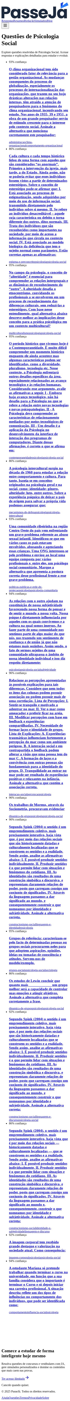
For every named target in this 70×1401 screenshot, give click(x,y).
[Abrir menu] (5, 26)
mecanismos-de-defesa (22, 512)
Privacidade (35, 1397)
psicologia (41, 261)
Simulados (40, 20)
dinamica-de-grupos (20, 1008)
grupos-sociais (17, 970)
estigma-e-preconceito (22, 261)
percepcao (33, 794)
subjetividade (48, 669)
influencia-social (36, 1312)
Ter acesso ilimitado (13, 1378)
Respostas (7, 20)
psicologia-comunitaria (44, 590)
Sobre (45, 1397)
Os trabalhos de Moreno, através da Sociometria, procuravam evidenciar (37, 807)
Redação (29, 20)
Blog (49, 20)
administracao (17, 142)
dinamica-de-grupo (20, 816)
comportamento (18, 1312)
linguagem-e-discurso (37, 1231)
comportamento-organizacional (44, 145)
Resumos (18, 20)
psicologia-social (56, 261)
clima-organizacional (20, 144)
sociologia (51, 970)
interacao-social (18, 794)
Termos (24, 1397)
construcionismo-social (22, 924)
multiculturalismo (19, 333)
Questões (14, 1397)
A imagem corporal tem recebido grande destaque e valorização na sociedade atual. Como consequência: (37, 1246)
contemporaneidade (20, 457)
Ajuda (5, 1397)
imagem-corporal (19, 1257)
